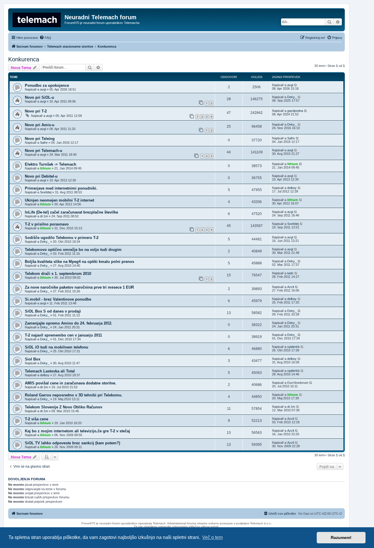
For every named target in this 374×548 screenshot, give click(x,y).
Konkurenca (23, 59)
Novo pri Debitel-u (41, 176)
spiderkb (293, 346)
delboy (292, 188)
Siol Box (32, 359)
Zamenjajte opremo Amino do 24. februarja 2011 (68, 323)
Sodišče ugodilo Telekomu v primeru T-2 (61, 237)
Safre (44, 142)
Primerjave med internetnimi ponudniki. (61, 188)
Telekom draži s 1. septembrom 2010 (58, 273)
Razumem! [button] (341, 537)
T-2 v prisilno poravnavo (47, 224)
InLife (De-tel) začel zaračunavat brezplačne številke (71, 212)
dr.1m (44, 216)
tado (290, 273)
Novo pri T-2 (36, 111)
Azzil (290, 287)
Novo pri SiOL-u (39, 97)
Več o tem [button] (212, 537)
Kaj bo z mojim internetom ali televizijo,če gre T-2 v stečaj (77, 431)
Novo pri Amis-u (39, 125)
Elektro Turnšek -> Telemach (50, 164)
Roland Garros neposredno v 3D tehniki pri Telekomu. (73, 395)
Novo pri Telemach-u (43, 150)
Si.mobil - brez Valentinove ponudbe (58, 299)
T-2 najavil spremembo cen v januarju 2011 (63, 335)
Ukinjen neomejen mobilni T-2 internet (59, 200)
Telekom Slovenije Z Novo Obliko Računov (63, 407)
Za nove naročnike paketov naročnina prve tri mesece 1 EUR (79, 287)
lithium (45, 168)
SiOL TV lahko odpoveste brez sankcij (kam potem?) (72, 443)
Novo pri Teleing (40, 138)
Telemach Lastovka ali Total (50, 371)
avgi (43, 89)
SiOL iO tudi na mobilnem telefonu (56, 347)
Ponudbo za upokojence (47, 85)
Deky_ (292, 97)
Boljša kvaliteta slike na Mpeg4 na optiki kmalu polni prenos (79, 261)
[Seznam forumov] (37, 19)
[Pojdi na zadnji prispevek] (296, 85)
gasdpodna (295, 110)
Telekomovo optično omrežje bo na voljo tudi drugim (73, 249)
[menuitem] (45, 37)
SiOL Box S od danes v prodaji (53, 311)
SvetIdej (45, 192)
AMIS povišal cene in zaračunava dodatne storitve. (70, 383)
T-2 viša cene (36, 419)
